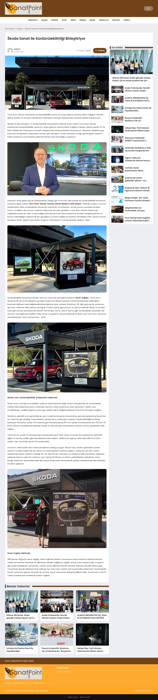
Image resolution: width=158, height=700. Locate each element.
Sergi (73, 20)
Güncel (54, 20)
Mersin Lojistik (85, 697)
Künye (59, 671)
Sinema (82, 20)
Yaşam (44, 20)
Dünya (127, 20)
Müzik (92, 20)
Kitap (64, 20)
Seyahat (116, 20)
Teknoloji (104, 20)
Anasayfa (33, 20)
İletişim (67, 671)
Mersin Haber (73, 697)
